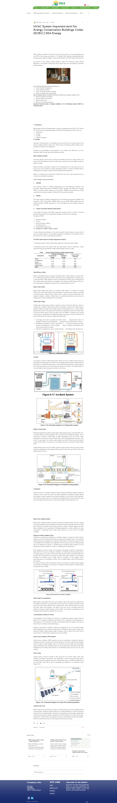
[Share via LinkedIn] (40, 740)
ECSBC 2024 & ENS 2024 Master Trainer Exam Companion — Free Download (58, 757)
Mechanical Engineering (72, 13)
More (81, 13)
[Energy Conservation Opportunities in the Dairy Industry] (80, 760)
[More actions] (83, 22)
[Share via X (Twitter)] (37, 740)
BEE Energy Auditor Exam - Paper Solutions (36, 757)
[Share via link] (44, 740)
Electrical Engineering (57, 13)
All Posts (29, 13)
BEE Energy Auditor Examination (41, 13)
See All (88, 752)
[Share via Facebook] (34, 740)
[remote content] (58, 47)
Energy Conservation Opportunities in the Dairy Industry (80, 768)
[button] (88, 13)
